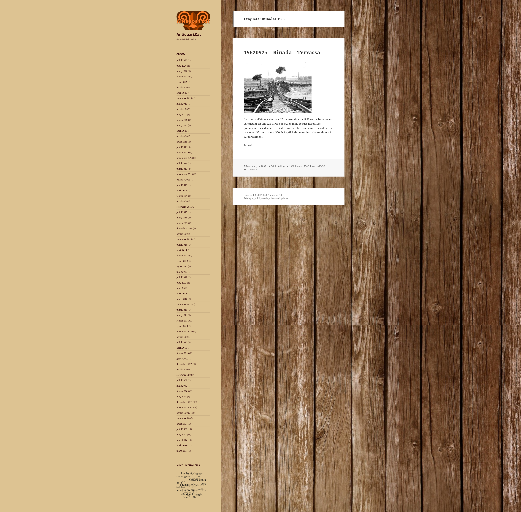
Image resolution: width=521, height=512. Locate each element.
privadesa (274, 198)
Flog (282, 166)
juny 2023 (182, 114)
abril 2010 (182, 347)
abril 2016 (182, 190)
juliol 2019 (182, 147)
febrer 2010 (183, 353)
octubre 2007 (183, 412)
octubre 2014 (183, 233)
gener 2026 (182, 82)
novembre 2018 (185, 157)
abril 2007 (182, 445)
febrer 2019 (183, 152)
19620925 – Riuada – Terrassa (282, 52)
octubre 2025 (183, 87)
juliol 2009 (182, 380)
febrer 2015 (183, 223)
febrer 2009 (183, 391)
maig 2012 (182, 288)
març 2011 (182, 315)
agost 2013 (182, 266)
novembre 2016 (185, 174)
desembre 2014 (184, 228)
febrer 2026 (183, 76)
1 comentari (252, 169)
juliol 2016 (182, 185)
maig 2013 (182, 271)
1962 (291, 166)
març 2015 (182, 217)
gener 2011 (182, 326)
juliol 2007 (182, 429)
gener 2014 (182, 261)
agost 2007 (182, 423)
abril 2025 (182, 92)
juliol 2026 (182, 60)
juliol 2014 (182, 244)
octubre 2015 (183, 201)
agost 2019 (182, 141)
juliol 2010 (182, 342)
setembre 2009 (184, 374)
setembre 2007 (184, 418)
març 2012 (182, 298)
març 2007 (182, 450)
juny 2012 (182, 282)
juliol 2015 (182, 212)
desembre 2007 (184, 402)
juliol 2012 (182, 277)
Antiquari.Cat (189, 34)
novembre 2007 (185, 407)
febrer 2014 (183, 255)
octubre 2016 (183, 179)
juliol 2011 (182, 309)
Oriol (273, 166)
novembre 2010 (185, 331)
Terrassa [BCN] (317, 166)
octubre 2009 (183, 369)
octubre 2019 (183, 136)
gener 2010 (182, 358)
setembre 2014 (184, 239)
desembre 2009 (184, 364)
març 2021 (182, 125)
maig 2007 (182, 440)
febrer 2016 (183, 195)
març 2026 (182, 71)
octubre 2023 (183, 109)
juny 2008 (182, 396)
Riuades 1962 (302, 166)
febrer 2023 (183, 120)
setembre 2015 (184, 206)
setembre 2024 (184, 98)
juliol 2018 (182, 163)
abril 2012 (182, 293)
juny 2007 (182, 434)
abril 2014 (182, 250)
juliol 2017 (182, 168)
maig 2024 (182, 103)
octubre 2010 (183, 336)
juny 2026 (182, 65)
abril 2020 (182, 130)
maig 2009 (182, 385)
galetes (284, 198)
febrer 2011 (183, 320)
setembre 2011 (184, 304)
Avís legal (248, 198)
